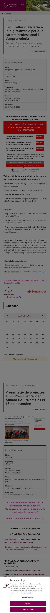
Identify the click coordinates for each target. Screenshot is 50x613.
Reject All (28, 603)
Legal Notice (28, 593)
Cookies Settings (27, 598)
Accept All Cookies (28, 609)
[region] (25, 595)
